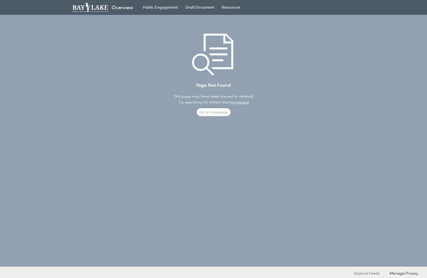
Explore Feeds (367, 273)
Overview (122, 7)
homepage (239, 102)
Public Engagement (160, 7)
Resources (231, 7)
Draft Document (199, 7)
